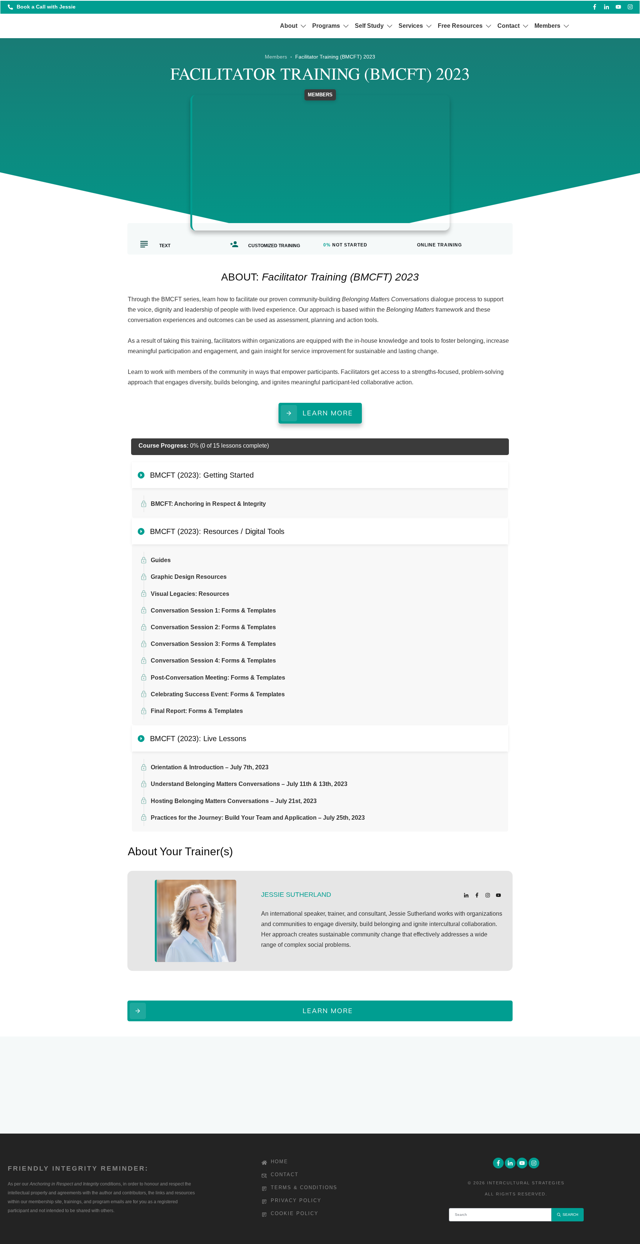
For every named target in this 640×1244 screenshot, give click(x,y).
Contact (285, 1174)
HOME (279, 1161)
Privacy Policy (296, 1200)
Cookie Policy (295, 1213)
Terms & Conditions (304, 1187)
